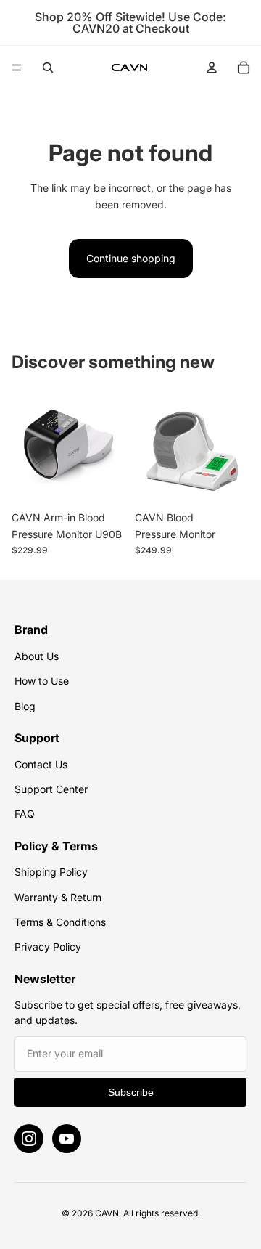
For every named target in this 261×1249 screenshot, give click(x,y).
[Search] (48, 68)
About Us (36, 656)
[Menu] (16, 67)
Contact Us (40, 764)
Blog (25, 706)
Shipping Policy (51, 872)
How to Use (41, 681)
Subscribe (131, 1092)
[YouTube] (66, 1138)
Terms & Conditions (60, 922)
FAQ (24, 813)
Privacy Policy (47, 946)
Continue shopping (130, 258)
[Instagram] (29, 1138)
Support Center (51, 789)
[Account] (212, 68)
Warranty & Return (58, 897)
